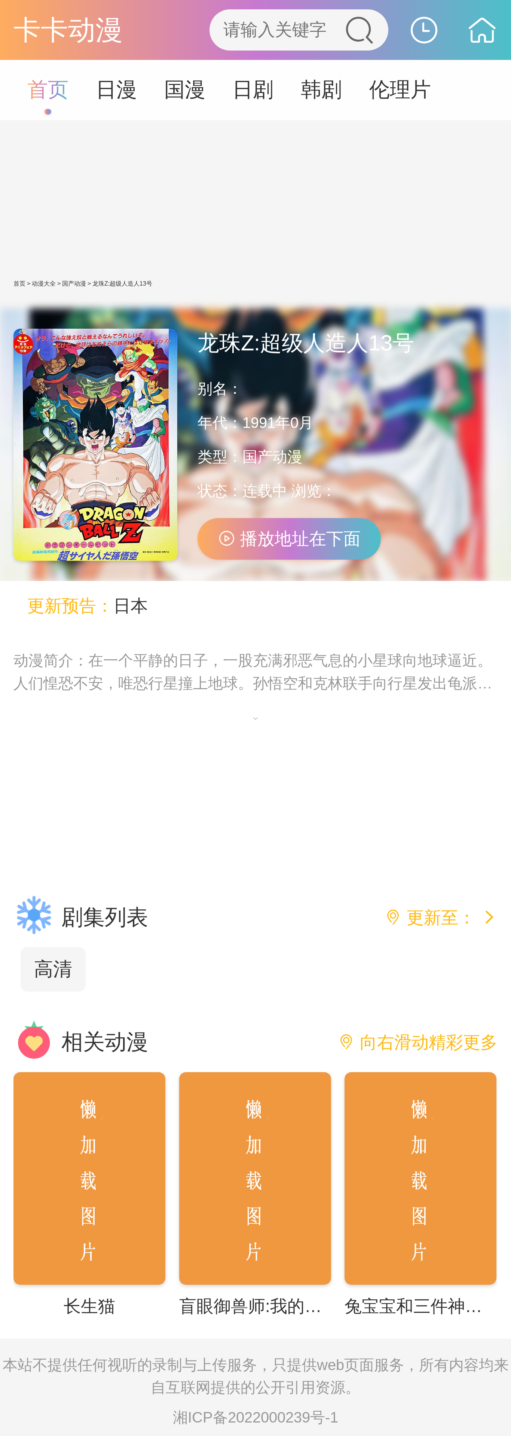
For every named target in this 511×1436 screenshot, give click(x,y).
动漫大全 (44, 283)
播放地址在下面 (298, 538)
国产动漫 (74, 283)
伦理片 (400, 89)
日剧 (252, 89)
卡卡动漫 (68, 30)
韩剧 (321, 89)
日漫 (116, 89)
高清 (53, 969)
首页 (47, 89)
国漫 (184, 89)
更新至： (441, 917)
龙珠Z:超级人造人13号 (122, 283)
